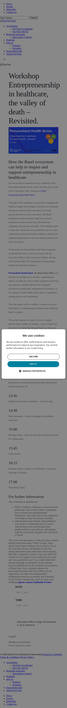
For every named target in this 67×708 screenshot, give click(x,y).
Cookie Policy (37, 348)
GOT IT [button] (33, 364)
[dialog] (33, 354)
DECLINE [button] (33, 356)
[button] (33, 371)
